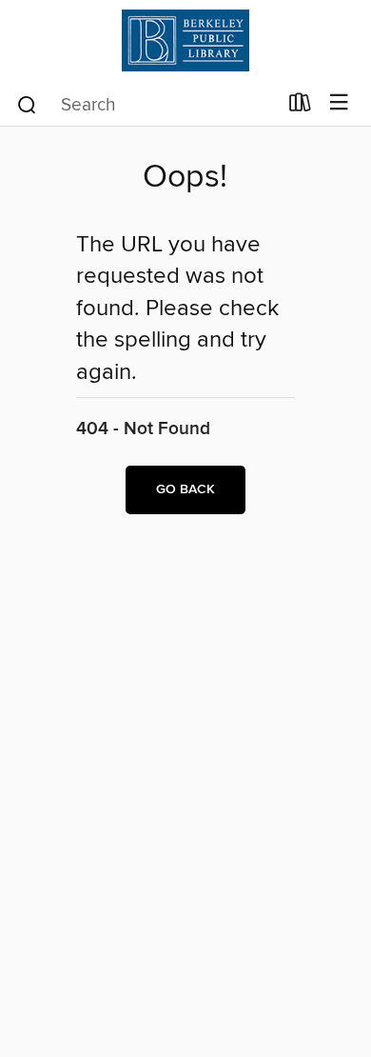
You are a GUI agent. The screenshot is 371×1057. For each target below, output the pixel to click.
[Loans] (300, 107)
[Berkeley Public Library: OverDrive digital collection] (185, 40)
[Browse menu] (339, 103)
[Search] (27, 104)
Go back (185, 489)
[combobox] (146, 105)
